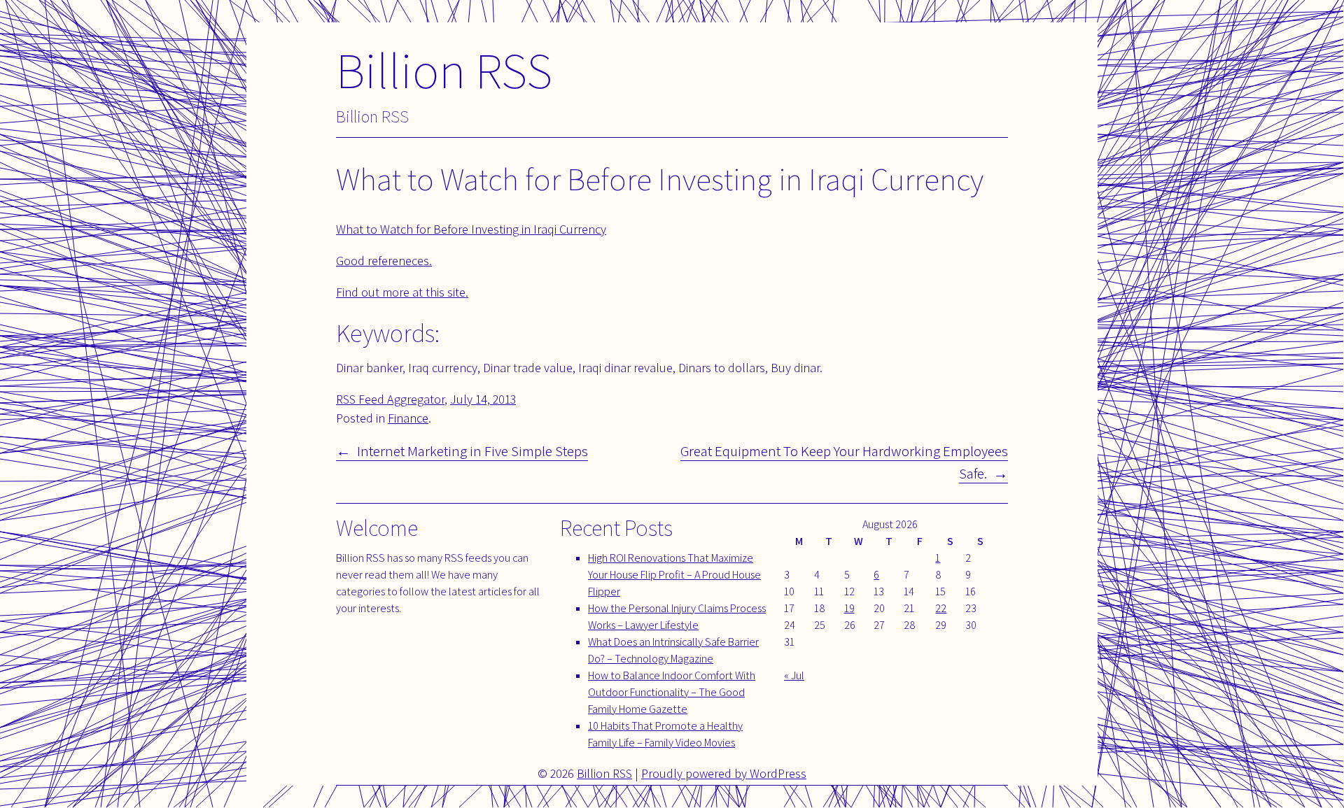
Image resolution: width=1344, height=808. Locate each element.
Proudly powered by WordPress (723, 773)
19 (849, 608)
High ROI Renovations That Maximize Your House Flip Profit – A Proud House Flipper (674, 575)
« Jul (794, 675)
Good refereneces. (384, 261)
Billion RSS (444, 69)
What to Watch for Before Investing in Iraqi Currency (471, 229)
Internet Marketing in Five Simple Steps (472, 450)
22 (940, 608)
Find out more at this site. (402, 292)
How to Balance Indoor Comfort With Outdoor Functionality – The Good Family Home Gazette (671, 692)
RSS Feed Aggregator (390, 399)
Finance (408, 418)
